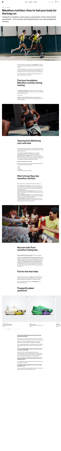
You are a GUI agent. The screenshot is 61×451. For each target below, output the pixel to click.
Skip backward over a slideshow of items (9, 325)
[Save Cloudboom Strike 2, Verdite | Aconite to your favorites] (54, 297)
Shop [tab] (26, 2)
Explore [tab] (35, 2)
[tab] (49, 2)
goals (31, 276)
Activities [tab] (30, 2)
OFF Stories (7, 7)
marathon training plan (23, 90)
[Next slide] (5, 329)
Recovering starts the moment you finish (24, 255)
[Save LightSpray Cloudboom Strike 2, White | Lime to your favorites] (27, 297)
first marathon (35, 64)
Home (3, 7)
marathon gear (35, 281)
